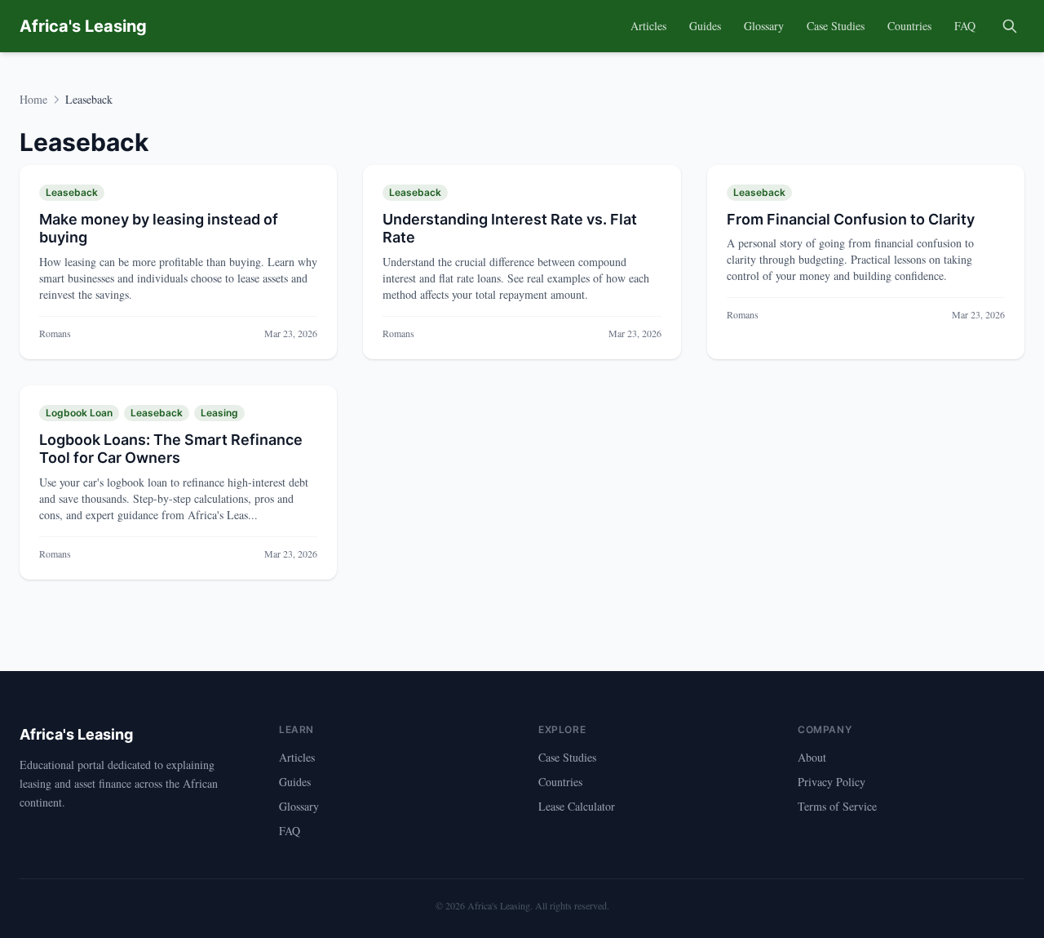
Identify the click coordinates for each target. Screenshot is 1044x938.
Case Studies (836, 25)
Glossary (764, 25)
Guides (705, 25)
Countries (909, 25)
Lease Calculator (576, 806)
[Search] (1009, 26)
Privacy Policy (831, 781)
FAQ (964, 25)
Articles (648, 25)
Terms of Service (837, 806)
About (812, 757)
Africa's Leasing (83, 26)
